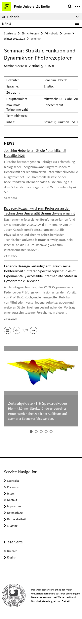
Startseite (10, 33)
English (11, 557)
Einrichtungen (30, 33)
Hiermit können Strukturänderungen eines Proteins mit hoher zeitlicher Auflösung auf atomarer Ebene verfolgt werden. (37, 413)
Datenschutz (14, 513)
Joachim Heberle (55, 80)
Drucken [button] (12, 551)
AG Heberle (51, 33)
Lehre (67, 33)
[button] (7, 330)
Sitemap (12, 525)
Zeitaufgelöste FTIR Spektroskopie (37, 403)
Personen (13, 487)
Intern (11, 493)
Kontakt (12, 500)
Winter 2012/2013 (14, 38)
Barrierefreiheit (16, 519)
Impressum (14, 506)
